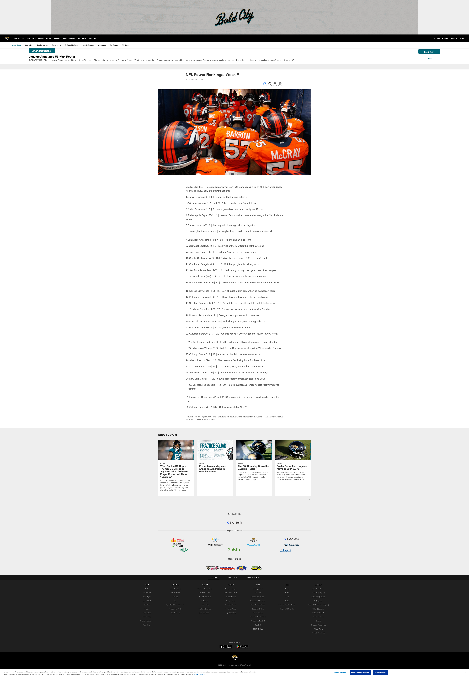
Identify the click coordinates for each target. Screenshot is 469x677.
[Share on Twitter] (270, 86)
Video (287, 597)
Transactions (147, 593)
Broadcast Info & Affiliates (287, 605)
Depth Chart (147, 601)
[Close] (429, 58)
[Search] (434, 38)
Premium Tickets (230, 605)
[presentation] (310, 499)
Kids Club (258, 625)
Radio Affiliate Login (287, 609)
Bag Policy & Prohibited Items (175, 605)
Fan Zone (258, 593)
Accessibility (205, 605)
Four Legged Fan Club (258, 621)
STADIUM (205, 585)
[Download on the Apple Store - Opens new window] (226, 647)
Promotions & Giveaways (258, 601)
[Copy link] (280, 84)
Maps (175, 601)
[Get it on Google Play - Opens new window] (242, 648)
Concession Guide (175, 609)
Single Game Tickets (230, 593)
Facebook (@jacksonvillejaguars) (318, 605)
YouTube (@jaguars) (318, 593)
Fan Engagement (257, 589)
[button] (231, 499)
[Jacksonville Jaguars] (234, 658)
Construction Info (204, 593)
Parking (175, 597)
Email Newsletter (318, 617)
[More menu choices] (95, 39)
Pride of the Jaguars (146, 621)
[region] (234, 672)
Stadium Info (175, 593)
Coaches (147, 605)
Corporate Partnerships (318, 625)
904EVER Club (258, 629)
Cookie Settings (340, 672)
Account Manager (230, 589)
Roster (147, 589)
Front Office (147, 613)
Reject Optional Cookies (360, 672)
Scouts (146, 609)
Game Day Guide (175, 589)
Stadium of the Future (204, 589)
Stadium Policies (204, 613)
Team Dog (147, 625)
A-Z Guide (204, 601)
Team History (147, 617)
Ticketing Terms (231, 609)
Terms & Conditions (318, 633)
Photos (287, 593)
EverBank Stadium (205, 609)
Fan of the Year (258, 613)
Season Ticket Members (258, 617)
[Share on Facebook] (265, 86)
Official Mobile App (318, 589)
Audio (287, 601)
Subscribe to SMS (318, 613)
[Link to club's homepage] (7, 38)
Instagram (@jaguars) (318, 597)
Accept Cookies (380, 672)
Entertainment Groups (258, 597)
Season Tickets (231, 597)
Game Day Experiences (257, 605)
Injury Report (147, 597)
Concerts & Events (205, 597)
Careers (318, 621)
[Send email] (275, 86)
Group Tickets (230, 601)
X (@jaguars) (318, 601)
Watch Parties (175, 613)
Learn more (429, 52)
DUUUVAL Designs (258, 609)
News (287, 589)
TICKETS (231, 585)
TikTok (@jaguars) (318, 609)
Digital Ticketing (230, 613)
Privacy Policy (318, 629)
